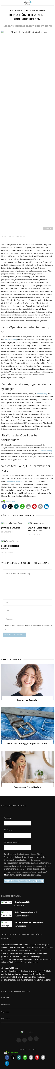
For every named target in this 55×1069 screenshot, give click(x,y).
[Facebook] (18, 1040)
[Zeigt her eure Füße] (6, 902)
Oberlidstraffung (45, 451)
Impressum (5, 1012)
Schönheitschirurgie (19, 10)
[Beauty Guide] (27, 1032)
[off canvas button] (4, 2)
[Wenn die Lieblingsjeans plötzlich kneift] (37, 523)
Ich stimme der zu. (23, 875)
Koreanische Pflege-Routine (27, 786)
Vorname (8, 818)
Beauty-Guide (7, 236)
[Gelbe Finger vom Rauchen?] (6, 913)
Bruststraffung (11, 340)
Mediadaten (5, 1005)
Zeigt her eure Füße (22, 902)
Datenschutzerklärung (28, 875)
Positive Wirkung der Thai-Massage (29, 922)
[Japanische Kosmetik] (11, 523)
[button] (4, 506)
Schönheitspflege (37, 10)
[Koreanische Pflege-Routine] (10, 541)
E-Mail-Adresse (11, 842)
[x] (30, 1038)
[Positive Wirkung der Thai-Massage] (6, 924)
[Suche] (51, 3)
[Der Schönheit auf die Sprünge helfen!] (27, 130)
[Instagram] (24, 1040)
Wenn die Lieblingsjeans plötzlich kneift (27, 743)
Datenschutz (5, 1019)
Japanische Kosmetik (10, 528)
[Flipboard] (36, 1038)
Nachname (8, 830)
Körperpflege (42, 394)
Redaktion (5, 998)
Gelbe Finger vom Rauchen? (26, 912)
